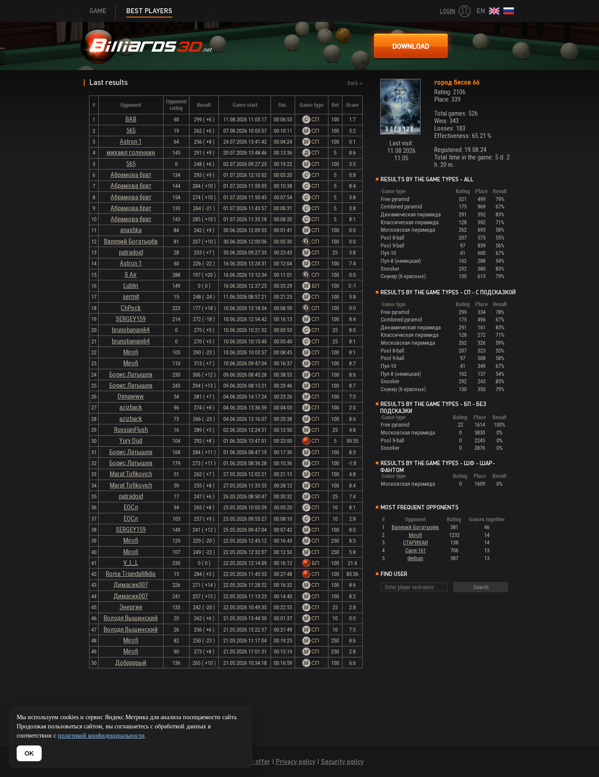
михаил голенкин (131, 152)
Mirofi (130, 352)
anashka (131, 230)
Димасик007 (131, 585)
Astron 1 (131, 141)
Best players (149, 10)
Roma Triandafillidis (131, 574)
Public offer (253, 761)
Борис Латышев (131, 374)
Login (447, 11)
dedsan (415, 558)
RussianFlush (131, 430)
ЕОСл (131, 507)
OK (29, 753)
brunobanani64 (131, 330)
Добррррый (130, 663)
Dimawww (131, 396)
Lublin (130, 286)
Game (98, 10)
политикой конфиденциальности (101, 735)
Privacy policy (295, 761)
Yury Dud (130, 441)
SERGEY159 (131, 319)
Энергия (130, 607)
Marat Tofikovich (131, 474)
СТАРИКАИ (415, 542)
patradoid (131, 252)
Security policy (342, 761)
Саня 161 (415, 550)
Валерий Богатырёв (131, 241)
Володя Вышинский (130, 618)
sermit (131, 296)
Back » (355, 83)
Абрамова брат (131, 175)
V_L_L (130, 563)
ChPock (131, 308)
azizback (130, 407)
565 (130, 130)
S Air (131, 275)
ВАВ (130, 119)
